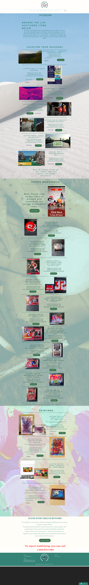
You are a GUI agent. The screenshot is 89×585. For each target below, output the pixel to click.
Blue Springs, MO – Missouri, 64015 (29, 561)
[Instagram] (65, 10)
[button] (40, 63)
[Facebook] (64, 10)
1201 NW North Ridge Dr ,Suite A (29, 560)
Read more (46, 60)
